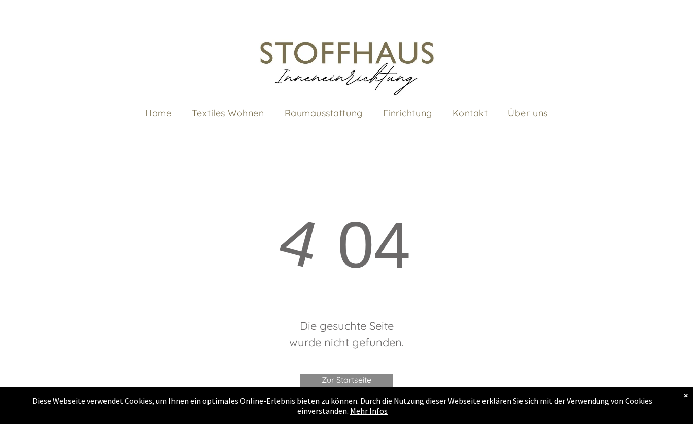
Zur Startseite (346, 380)
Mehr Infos (369, 411)
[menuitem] (158, 113)
